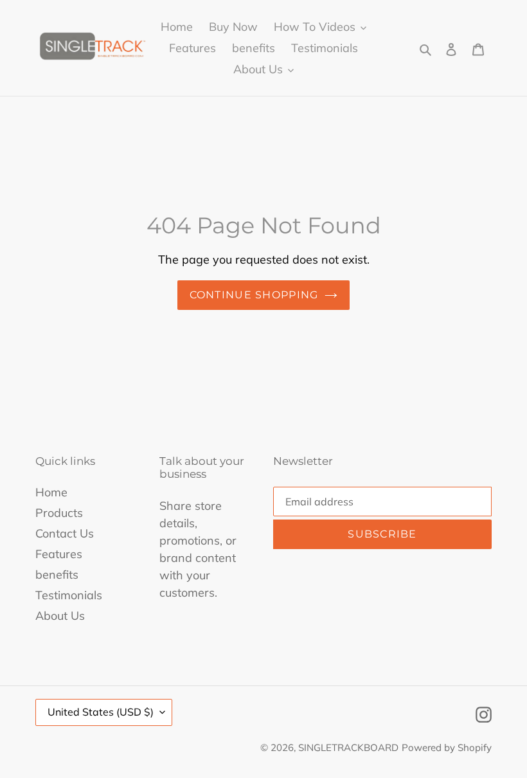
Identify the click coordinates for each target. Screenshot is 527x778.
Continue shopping (254, 295)
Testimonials (68, 595)
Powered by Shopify (447, 747)
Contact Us (64, 533)
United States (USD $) (101, 711)
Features (58, 554)
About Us (60, 615)
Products (59, 512)
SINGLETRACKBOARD (348, 747)
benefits (56, 574)
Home (51, 492)
